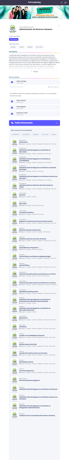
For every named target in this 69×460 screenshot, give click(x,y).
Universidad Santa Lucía (26, 27)
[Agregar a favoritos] (59, 26)
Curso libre (45, 134)
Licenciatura (13, 39)
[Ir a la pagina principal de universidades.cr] (34, 2)
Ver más (35, 71)
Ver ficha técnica (54, 87)
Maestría (35, 134)
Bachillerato (15, 134)
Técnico (54, 134)
